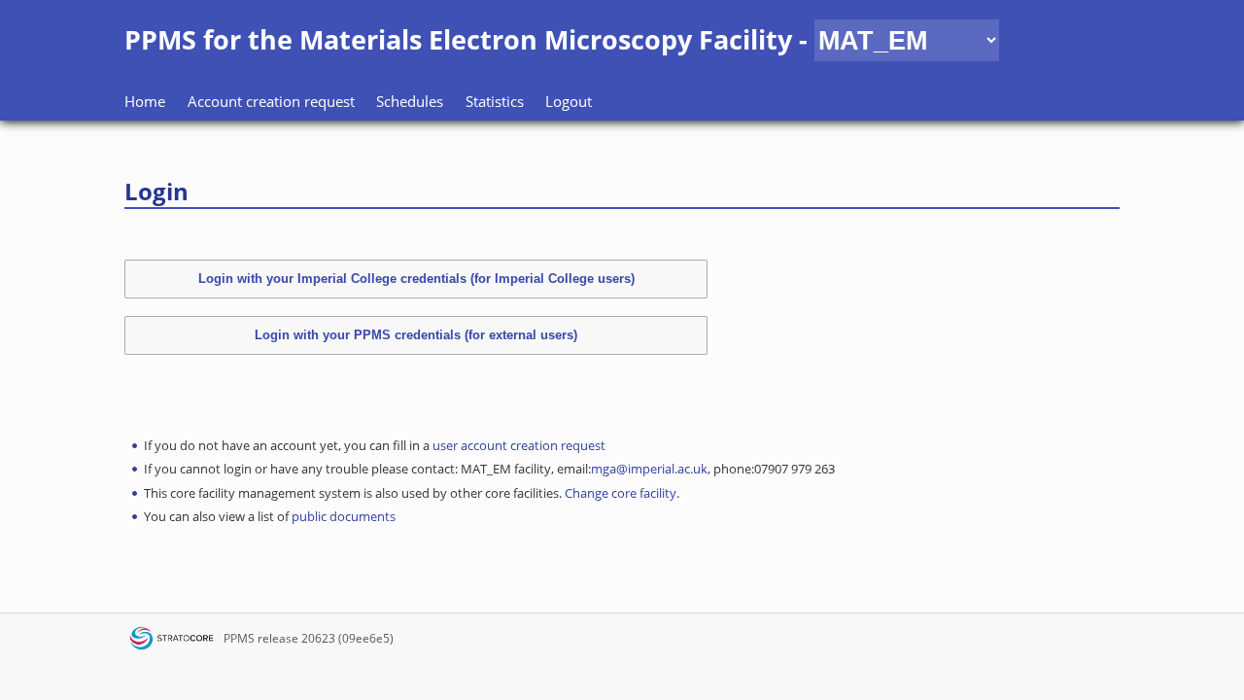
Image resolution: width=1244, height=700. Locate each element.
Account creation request (271, 101)
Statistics (495, 101)
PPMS (239, 638)
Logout (568, 101)
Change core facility (620, 493)
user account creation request (518, 445)
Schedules (409, 101)
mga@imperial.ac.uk (649, 468)
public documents (344, 516)
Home (144, 101)
